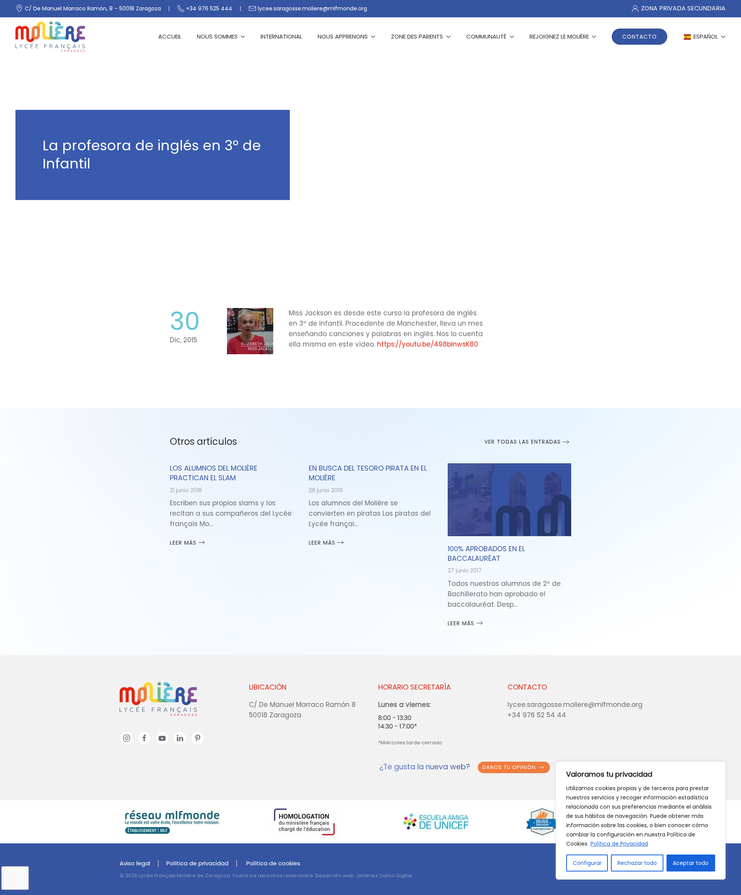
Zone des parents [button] (417, 36)
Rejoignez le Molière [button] (559, 36)
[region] (641, 821)
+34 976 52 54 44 (537, 715)
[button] (704, 36)
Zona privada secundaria (683, 8)
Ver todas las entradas (522, 442)
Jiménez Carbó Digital (384, 875)
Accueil (169, 36)
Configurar (587, 863)
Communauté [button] (486, 36)
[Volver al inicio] (50, 36)
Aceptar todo (691, 863)
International (281, 36)
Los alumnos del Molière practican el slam (213, 473)
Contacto (639, 36)
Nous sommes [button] (217, 36)
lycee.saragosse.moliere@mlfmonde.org (312, 8)
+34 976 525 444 (209, 8)
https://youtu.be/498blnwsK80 (427, 344)
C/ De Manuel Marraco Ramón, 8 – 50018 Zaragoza (93, 8)
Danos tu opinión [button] (509, 767)
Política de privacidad (197, 863)
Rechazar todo (637, 863)
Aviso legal (135, 863)
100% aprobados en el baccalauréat (486, 553)
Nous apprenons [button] (343, 36)
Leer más (183, 543)
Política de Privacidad (619, 844)
